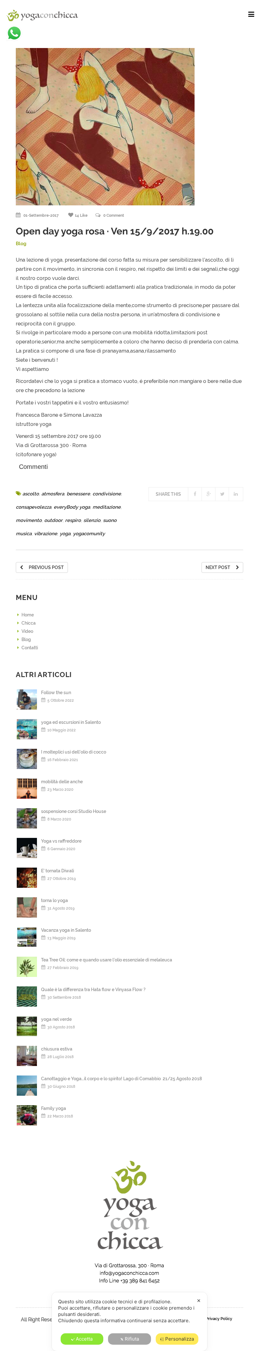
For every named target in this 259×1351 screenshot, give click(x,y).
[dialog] (129, 1321)
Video (27, 631)
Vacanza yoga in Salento (66, 930)
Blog (21, 243)
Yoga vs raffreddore (61, 841)
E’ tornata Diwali (57, 870)
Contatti (29, 647)
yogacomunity (89, 533)
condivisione (107, 494)
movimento (29, 520)
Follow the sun (56, 692)
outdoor (53, 520)
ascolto (30, 494)
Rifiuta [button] (132, 1339)
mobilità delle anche (62, 781)
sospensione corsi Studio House (73, 811)
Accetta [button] (84, 1339)
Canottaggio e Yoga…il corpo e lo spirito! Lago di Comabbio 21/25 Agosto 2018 (121, 1078)
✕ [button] (199, 1301)
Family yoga (53, 1108)
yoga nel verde (56, 1019)
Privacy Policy (219, 1318)
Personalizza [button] (179, 1339)
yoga (65, 533)
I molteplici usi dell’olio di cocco (73, 751)
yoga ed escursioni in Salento (71, 722)
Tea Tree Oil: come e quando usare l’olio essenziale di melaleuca (106, 959)
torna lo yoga (54, 900)
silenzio (91, 520)
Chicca (28, 623)
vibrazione (45, 533)
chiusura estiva (56, 1048)
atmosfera (52, 494)
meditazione (107, 507)
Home (27, 614)
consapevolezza (33, 507)
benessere (78, 494)
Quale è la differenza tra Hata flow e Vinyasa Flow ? (93, 989)
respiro (73, 520)
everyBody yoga (72, 507)
